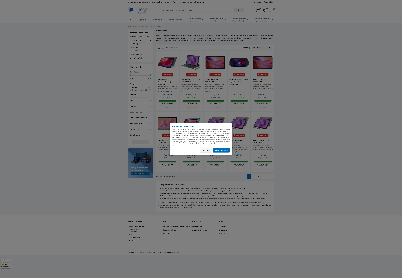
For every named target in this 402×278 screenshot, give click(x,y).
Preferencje (206, 150)
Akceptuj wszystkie (221, 150)
